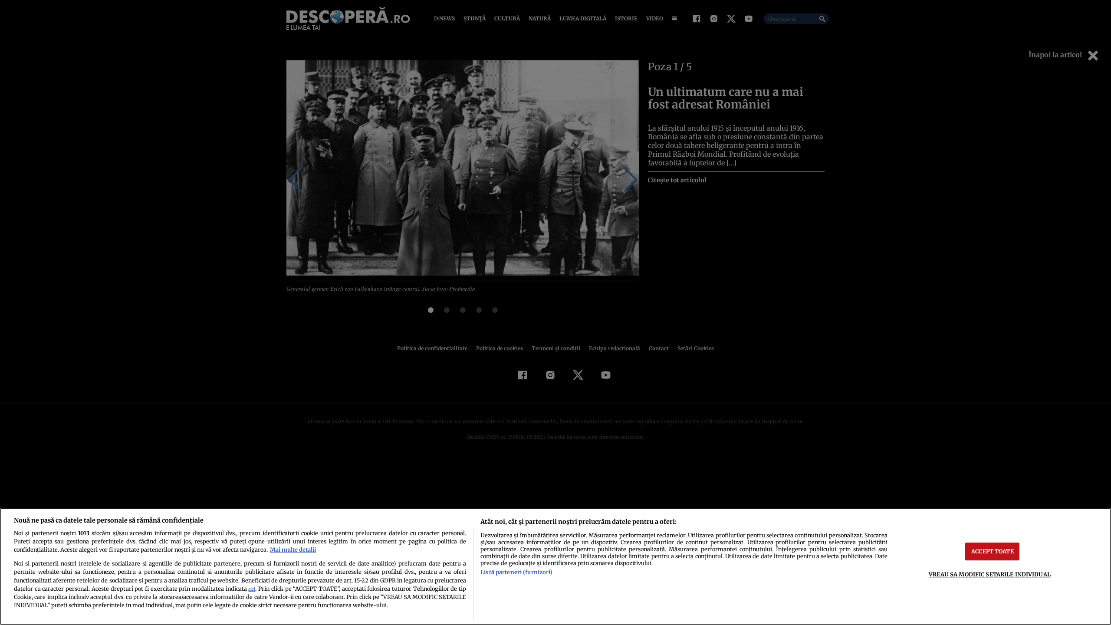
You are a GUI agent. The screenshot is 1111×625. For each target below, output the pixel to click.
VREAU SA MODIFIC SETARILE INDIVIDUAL (990, 574)
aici (251, 589)
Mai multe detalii (293, 549)
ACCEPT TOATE (992, 551)
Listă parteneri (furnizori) (516, 572)
